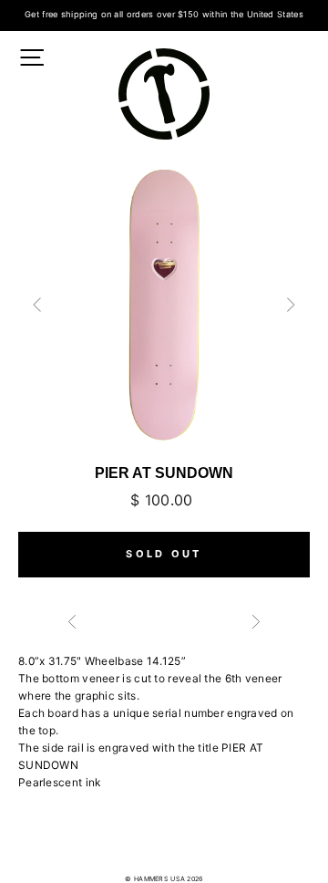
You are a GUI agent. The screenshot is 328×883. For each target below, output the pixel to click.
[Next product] (251, 624)
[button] (290, 304)
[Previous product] (154, 624)
